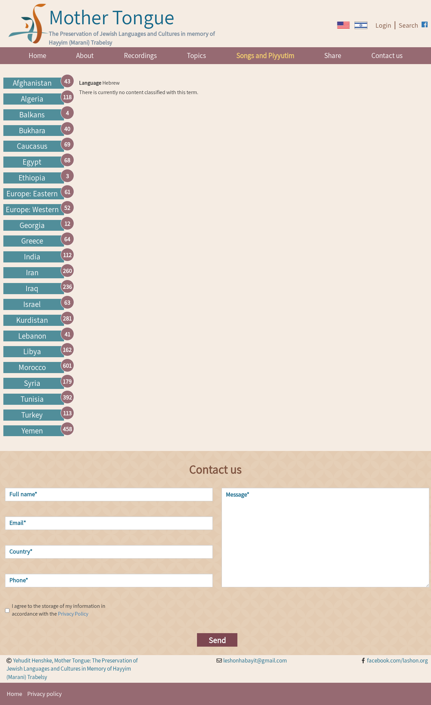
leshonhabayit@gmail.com (255, 660)
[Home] (28, 23)
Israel (32, 304)
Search (408, 25)
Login (383, 25)
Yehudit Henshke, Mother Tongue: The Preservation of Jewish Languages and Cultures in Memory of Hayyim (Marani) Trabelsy (72, 669)
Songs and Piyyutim (265, 55)
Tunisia (32, 399)
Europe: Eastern (32, 194)
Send (217, 639)
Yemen (32, 431)
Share (332, 55)
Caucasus (32, 146)
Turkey (32, 415)
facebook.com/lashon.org (397, 660)
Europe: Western (32, 209)
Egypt (32, 162)
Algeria (32, 99)
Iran (32, 272)
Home (37, 55)
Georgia (32, 225)
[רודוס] (343, 25)
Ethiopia (32, 178)
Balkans (32, 115)
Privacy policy (44, 694)
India (32, 257)
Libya (32, 351)
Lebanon (32, 336)
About (85, 55)
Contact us (387, 55)
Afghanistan (32, 83)
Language (90, 82)
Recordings (140, 55)
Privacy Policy (73, 613)
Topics (196, 55)
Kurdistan (32, 320)
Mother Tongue (111, 17)
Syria (32, 383)
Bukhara (32, 130)
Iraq (32, 288)
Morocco (32, 367)
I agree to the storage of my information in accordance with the (58, 609)
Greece (32, 241)
